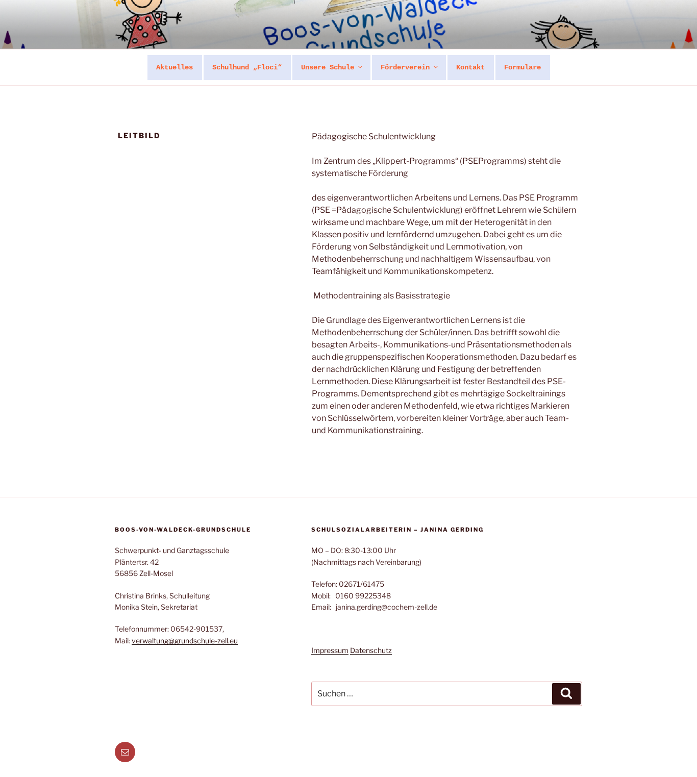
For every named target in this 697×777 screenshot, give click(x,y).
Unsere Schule (327, 67)
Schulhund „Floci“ (247, 67)
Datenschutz (371, 650)
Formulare (522, 67)
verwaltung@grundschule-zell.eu (185, 640)
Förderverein (405, 67)
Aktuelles (174, 67)
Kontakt (470, 67)
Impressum (329, 650)
